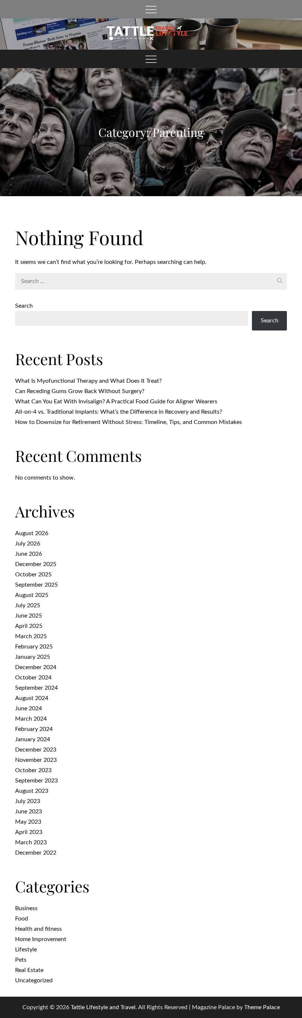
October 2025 (33, 574)
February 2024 (34, 729)
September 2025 (36, 585)
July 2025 (27, 605)
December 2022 (35, 853)
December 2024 (35, 667)
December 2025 (35, 564)
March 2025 (31, 636)
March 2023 (31, 842)
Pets (21, 960)
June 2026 (28, 554)
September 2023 (36, 781)
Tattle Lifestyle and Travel (103, 1007)
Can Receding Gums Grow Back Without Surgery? (79, 391)
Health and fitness (38, 929)
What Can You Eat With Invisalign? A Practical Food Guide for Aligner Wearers (116, 401)
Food (21, 919)
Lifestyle (26, 949)
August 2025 (31, 595)
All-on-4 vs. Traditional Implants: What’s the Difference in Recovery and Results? (118, 412)
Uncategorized (34, 980)
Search (24, 306)
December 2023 (35, 750)
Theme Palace (262, 1007)
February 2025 (34, 647)
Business (26, 908)
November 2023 (36, 760)
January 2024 (32, 739)
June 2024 (28, 708)
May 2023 (28, 822)
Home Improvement (40, 939)
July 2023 (27, 801)
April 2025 (28, 626)
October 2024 (33, 678)
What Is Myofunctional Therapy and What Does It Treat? (88, 381)
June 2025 (28, 616)
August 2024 (31, 698)
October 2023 (33, 770)
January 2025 (32, 657)
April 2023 (28, 832)
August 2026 (31, 533)
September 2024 (36, 688)
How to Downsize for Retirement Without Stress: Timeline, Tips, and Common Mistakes (128, 422)
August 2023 (31, 791)
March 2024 (31, 719)
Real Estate (29, 970)
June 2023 (28, 811)
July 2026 (27, 544)
